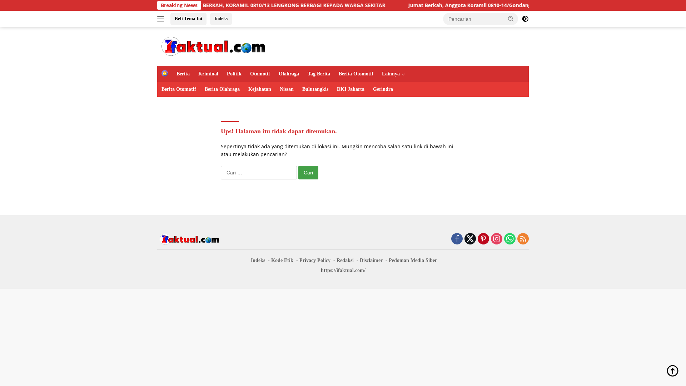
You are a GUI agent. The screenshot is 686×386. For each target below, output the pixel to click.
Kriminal (208, 73)
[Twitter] (470, 239)
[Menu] (162, 19)
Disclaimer (371, 260)
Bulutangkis (315, 89)
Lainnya (391, 73)
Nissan (287, 89)
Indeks (221, 18)
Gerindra (383, 89)
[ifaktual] (213, 46)
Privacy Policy (314, 260)
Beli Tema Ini (188, 18)
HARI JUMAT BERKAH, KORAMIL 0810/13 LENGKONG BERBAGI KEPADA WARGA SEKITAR (267, 5)
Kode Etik (282, 260)
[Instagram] (496, 239)
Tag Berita (319, 73)
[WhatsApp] (510, 239)
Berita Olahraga (222, 89)
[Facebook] (457, 239)
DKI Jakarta (350, 89)
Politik (234, 73)
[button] (511, 18)
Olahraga (289, 73)
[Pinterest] (483, 239)
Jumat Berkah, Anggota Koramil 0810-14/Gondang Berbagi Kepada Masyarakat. (495, 5)
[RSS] (523, 239)
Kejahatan (259, 89)
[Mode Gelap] (525, 19)
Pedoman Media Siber (413, 260)
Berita (183, 73)
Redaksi (345, 260)
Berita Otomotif (356, 73)
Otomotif (260, 73)
